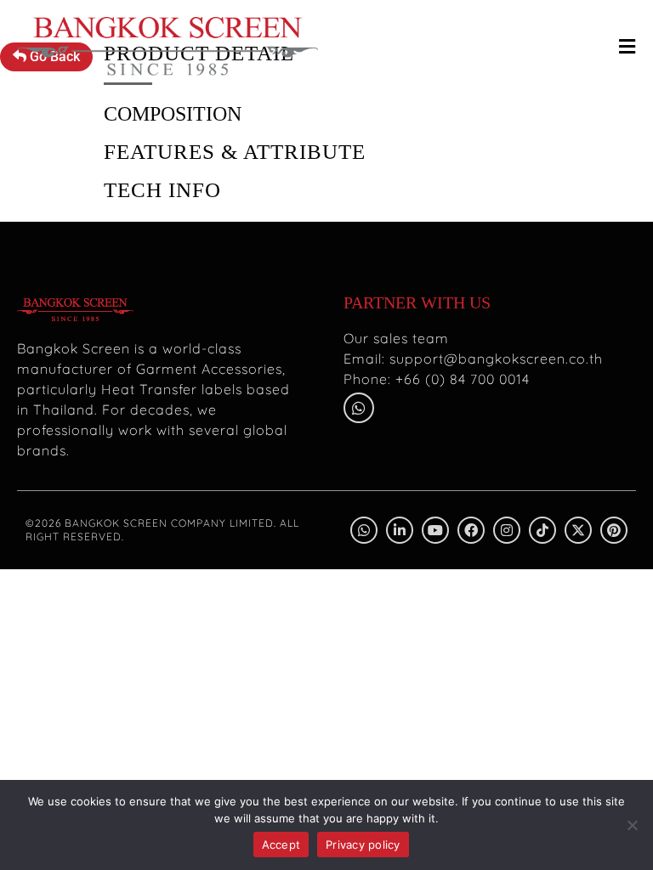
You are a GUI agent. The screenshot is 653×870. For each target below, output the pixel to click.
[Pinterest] (613, 530)
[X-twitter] (578, 530)
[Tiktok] (542, 530)
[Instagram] (506, 530)
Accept (281, 844)
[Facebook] (471, 530)
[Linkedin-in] (399, 530)
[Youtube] (435, 530)
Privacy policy (363, 844)
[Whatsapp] (359, 408)
